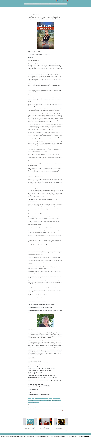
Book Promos (30, 404)
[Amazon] (63, 0)
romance (50, 398)
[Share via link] (35, 407)
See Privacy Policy (73, 436)
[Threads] (61, 0)
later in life (30, 402)
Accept (87, 436)
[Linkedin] (66, 0)
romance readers (31, 400)
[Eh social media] (67, 0)
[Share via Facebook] (28, 407)
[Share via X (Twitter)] (30, 407)
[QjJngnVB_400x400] (57, 0)
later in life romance (35, 402)
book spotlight (41, 398)
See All (67, 415)
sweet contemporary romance (56, 400)
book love (44, 400)
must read (36, 398)
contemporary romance (56, 398)
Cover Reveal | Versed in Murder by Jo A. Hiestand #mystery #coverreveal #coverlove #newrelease (45, 428)
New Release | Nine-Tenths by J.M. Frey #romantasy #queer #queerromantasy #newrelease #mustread (29, 428)
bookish (30, 398)
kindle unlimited (39, 400)
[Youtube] (64, 0)
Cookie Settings (81, 436)
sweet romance (49, 400)
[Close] (89, 436)
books (33, 398)
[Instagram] (60, 0)
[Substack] (56, 0)
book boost (46, 398)
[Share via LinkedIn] (33, 407)
